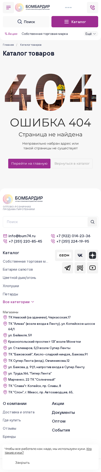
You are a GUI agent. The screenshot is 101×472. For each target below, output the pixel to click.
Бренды (9, 436)
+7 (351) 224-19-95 (72, 241)
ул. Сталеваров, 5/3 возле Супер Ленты (39, 348)
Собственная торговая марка (45, 34)
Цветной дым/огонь (19, 277)
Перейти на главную (29, 163)
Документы (63, 412)
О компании (15, 403)
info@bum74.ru (21, 236)
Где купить (12, 420)
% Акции (11, 34)
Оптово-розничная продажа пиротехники (19, 207)
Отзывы (9, 428)
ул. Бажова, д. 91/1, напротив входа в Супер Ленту (46, 367)
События (61, 429)
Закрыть (22, 462)
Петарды (10, 294)
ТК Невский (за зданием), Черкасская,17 (39, 317)
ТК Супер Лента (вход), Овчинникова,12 (39, 360)
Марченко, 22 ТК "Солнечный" (31, 379)
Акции (58, 403)
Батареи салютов (18, 269)
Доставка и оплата (19, 412)
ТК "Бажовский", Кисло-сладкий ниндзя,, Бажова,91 (48, 354)
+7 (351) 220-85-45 (25, 241)
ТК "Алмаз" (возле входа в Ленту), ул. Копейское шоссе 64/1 (51, 326)
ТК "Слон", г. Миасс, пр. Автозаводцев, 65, (40, 392)
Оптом (59, 421)
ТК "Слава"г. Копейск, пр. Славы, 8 (34, 386)
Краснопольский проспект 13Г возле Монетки (44, 341)
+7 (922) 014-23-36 (73, 236)
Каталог (78, 22)
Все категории (16, 302)
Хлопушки (11, 286)
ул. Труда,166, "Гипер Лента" (30, 373)
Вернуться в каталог (72, 163)
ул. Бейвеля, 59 (20, 335)
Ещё (88, 34)
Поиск (29, 22)
